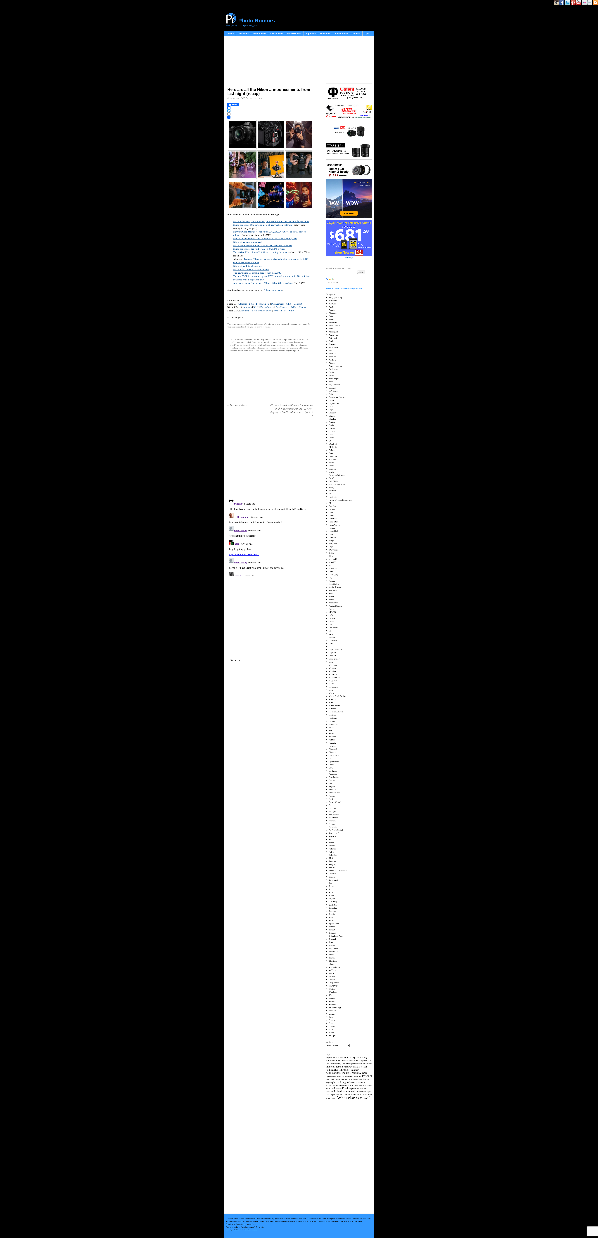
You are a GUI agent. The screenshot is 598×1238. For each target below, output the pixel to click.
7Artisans (333, 300)
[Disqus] (270, 537)
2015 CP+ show (338, 1057)
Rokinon (332, 848)
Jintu (331, 571)
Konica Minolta (335, 605)
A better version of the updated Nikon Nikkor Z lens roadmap (263, 283)
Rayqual (332, 836)
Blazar (331, 381)
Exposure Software (336, 475)
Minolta (332, 699)
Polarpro (332, 811)
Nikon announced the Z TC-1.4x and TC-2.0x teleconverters (262, 245)
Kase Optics (334, 584)
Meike (331, 683)
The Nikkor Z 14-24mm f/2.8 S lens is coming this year (260, 252)
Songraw (332, 911)
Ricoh (331, 842)
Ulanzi (331, 964)
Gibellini (332, 506)
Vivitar (332, 979)
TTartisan (333, 960)
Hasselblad (333, 531)
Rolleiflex (333, 855)
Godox (332, 512)
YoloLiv (332, 1010)
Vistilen (332, 976)
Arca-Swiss (333, 347)
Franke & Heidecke (337, 484)
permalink (305, 324)
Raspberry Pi (334, 833)
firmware (348, 1066)
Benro (331, 375)
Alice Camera (334, 325)
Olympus (332, 752)
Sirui (331, 892)
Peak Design (334, 777)
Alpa (331, 328)
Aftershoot (333, 313)
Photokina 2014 (333, 1085)
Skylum (332, 898)
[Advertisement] (270, 62)
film (370, 1063)
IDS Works (333, 549)
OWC (331, 767)
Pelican (332, 780)
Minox (332, 702)
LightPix (332, 652)
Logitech (332, 655)
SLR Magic (333, 901)
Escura (331, 465)
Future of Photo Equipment (340, 499)
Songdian (333, 907)
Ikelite (331, 552)
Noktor (332, 739)
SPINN (331, 920)
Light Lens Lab (335, 649)
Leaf (330, 624)
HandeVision (334, 524)
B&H (251, 303)
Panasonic (333, 774)
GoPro (331, 515)
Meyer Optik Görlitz (337, 696)
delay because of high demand (337, 1063)
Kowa (331, 608)
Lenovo (332, 637)
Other (331, 764)
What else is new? (353, 1097)
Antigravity (334, 338)
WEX (288, 303)
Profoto (332, 823)
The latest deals (237, 405)
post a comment (263, 326)
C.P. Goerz (333, 390)
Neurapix (333, 721)
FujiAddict (311, 33)
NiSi (330, 730)
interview (355, 1069)
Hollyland (333, 543)
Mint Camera (334, 705)
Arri (330, 350)
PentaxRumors (294, 33)
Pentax (332, 783)
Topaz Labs (333, 951)
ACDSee (332, 303)
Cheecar (332, 412)
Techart (332, 929)
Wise (331, 995)
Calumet (298, 303)
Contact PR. (260, 1227)
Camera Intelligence (337, 397)
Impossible (333, 559)
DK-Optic (333, 447)
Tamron (332, 926)
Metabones (333, 686)
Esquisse (332, 468)
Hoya (331, 546)
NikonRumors (259, 33)
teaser (329, 1091)
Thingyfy (333, 932)
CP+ (369, 1060)
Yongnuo (333, 1013)
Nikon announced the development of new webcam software (262, 224)
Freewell (332, 490)
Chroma (332, 415)
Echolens (333, 459)
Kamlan (332, 580)
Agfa (331, 316)
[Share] (270, 117)
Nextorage (333, 724)
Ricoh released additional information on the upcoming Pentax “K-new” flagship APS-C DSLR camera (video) (291, 410)
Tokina (332, 945)
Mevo (331, 693)
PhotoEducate (335, 792)
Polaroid (332, 808)
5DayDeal (329, 1057)
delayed (351, 1063)
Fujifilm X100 (332, 1069)
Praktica (332, 820)
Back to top (235, 660)
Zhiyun (332, 1026)
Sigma (331, 886)
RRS (331, 858)
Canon (331, 400)
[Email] (270, 114)
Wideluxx (333, 992)
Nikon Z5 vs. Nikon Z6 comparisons (251, 269)
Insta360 (332, 562)
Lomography (334, 658)
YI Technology (335, 1007)
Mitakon (332, 708)
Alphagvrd (333, 331)
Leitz (331, 633)
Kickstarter (332, 1072)
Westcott (332, 988)
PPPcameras (334, 814)
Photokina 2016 (347, 1085)
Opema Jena (334, 761)
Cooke (331, 425)
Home (231, 33)
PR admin (234, 98)
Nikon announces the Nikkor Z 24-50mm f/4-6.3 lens (259, 248)
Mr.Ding (332, 714)
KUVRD (332, 612)
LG (330, 646)
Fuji (330, 493)
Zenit (331, 1023)
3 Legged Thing (335, 297)
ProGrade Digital (336, 830)
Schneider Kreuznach (338, 870)
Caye (331, 409)
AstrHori (332, 359)
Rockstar (332, 845)
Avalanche (333, 369)
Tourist (332, 957)
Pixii (331, 798)
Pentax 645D (330, 1079)
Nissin (331, 733)
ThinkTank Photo (336, 935)
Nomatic (332, 742)
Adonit (332, 309)
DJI (330, 440)
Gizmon (332, 509)
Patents (367, 1075)
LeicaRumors (276, 33)
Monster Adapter (336, 711)
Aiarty (331, 319)
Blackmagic (334, 378)
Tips (367, 33)
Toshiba (332, 954)
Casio (331, 406)
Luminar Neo (342, 1076)
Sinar (331, 889)
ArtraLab (332, 356)
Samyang (333, 864)
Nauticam (333, 717)
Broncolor (333, 387)
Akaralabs (333, 322)
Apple (331, 341)
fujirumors (345, 1069)
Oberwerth (333, 749)
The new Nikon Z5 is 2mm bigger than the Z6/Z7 (257, 272)
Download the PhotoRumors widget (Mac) (241, 1224)
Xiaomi (332, 998)
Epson (331, 462)
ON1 (331, 758)
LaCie (331, 615)
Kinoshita (333, 590)
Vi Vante (332, 970)
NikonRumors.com (273, 289)
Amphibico (333, 334)
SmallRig (333, 904)
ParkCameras (277, 303)
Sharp (331, 883)
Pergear (332, 786)
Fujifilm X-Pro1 (360, 1066)
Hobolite (332, 537)
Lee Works (333, 627)
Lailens (332, 618)
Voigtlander (334, 982)
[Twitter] (270, 110)
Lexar (331, 643)
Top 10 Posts (334, 948)
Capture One (334, 403)
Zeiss (331, 1016)
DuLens (332, 450)
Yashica (332, 1001)
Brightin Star (334, 384)
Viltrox (332, 973)
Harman (332, 528)
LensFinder (243, 33)
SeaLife (332, 876)
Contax (332, 422)
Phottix (332, 795)
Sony (331, 917)
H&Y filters (333, 521)
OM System (334, 755)
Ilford (331, 556)
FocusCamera (262, 303)
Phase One (333, 789)
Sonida (332, 914)
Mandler (332, 671)
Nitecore (332, 736)
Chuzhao (332, 418)
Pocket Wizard (335, 802)
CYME (332, 431)
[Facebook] (270, 107)
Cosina (332, 428)
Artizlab (332, 353)
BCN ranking (349, 1057)
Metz (331, 689)
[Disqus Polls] (270, 459)
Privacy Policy (298, 1221)
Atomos (332, 362)
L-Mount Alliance (358, 1072)
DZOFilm (333, 456)
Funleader (333, 496)
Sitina (331, 895)
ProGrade (333, 826)
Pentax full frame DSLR (343, 1079)
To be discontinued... (345, 1091)
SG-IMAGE (333, 879)
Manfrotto (333, 674)
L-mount (344, 1072)
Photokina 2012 (361, 1082)
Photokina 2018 (360, 1085)
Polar (331, 805)
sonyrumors (360, 1088)
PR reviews (333, 817)
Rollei (331, 851)
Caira (331, 394)
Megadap (333, 680)
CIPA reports (360, 1060)
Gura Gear (333, 518)
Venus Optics (334, 967)
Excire (331, 471)
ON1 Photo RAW (355, 1076)
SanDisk (332, 867)
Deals (331, 434)
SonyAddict (325, 33)
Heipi (331, 534)
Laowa (331, 621)
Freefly (332, 487)
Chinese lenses (347, 1060)
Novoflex (333, 746)
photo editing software (343, 1082)
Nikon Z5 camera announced (247, 241)
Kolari (331, 599)
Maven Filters (334, 677)
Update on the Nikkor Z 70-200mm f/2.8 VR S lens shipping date (265, 238)
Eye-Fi (331, 478)
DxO (331, 453)
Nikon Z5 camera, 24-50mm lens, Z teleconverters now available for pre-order (271, 221)
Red (330, 839)
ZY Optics (333, 1035)
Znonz (331, 1029)
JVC (330, 577)
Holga (331, 540)
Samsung (332, 861)
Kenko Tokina (335, 587)
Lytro (331, 661)
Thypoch (332, 939)
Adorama (242, 303)
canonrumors (333, 1060)
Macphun (333, 665)
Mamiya (332, 668)
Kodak (331, 596)
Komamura (333, 602)
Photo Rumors (256, 21)
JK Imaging (333, 574)
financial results (334, 1066)
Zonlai (331, 1032)
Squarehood (334, 923)
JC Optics (333, 568)
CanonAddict (341, 33)
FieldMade (333, 481)
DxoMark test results (361, 1063)
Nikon (250, 324)
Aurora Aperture (335, 366)
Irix (330, 565)
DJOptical (333, 443)
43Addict (356, 33)
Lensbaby (333, 640)
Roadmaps (348, 1088)
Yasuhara (332, 1004)
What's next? (331, 1098)
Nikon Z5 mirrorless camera (275, 324)
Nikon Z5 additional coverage (247, 265)
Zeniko (332, 1020)
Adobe (331, 306)
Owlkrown (333, 770)
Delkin (332, 437)
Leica (331, 630)
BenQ (331, 372)
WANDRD (333, 985)
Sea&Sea (332, 873)
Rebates (338, 1088)
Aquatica (332, 344)
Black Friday (361, 1057)
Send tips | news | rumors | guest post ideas (344, 288)
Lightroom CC (331, 1076)
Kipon (331, 593)
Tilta (331, 942)
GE (330, 503)
